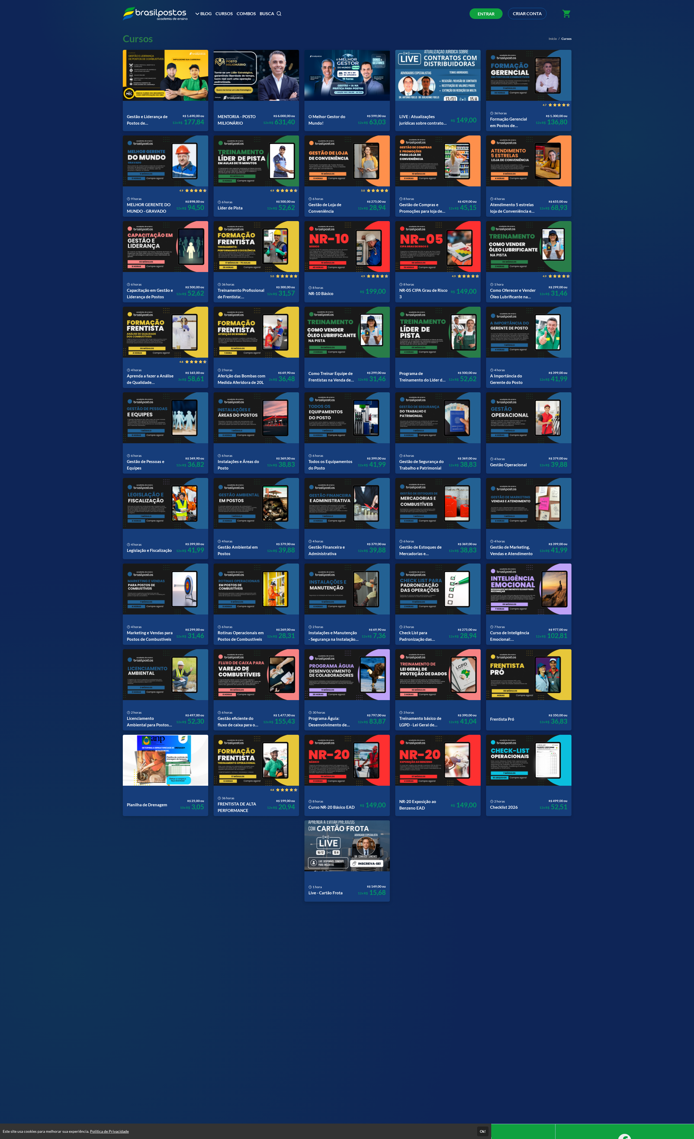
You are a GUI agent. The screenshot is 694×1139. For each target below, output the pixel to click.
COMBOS (246, 13)
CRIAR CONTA (527, 13)
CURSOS (224, 13)
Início (553, 39)
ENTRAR (486, 13)
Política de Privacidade (109, 1131)
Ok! (483, 1131)
